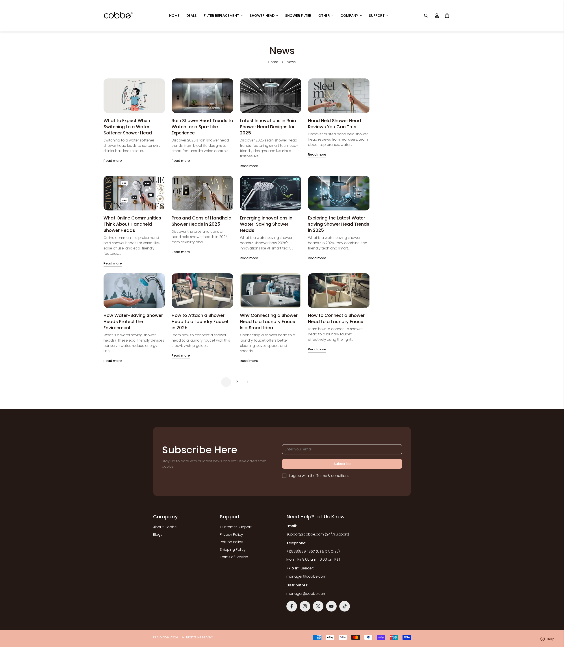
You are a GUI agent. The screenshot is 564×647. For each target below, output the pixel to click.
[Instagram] (305, 606)
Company (349, 15)
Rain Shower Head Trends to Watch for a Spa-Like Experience (202, 126)
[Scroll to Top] (287, 609)
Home (174, 15)
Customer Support (236, 527)
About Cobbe (165, 527)
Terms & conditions (332, 475)
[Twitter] (318, 606)
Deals (191, 15)
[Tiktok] (344, 606)
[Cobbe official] (118, 16)
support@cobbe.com (305, 534)
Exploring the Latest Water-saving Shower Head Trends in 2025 (338, 224)
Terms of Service (234, 557)
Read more (113, 160)
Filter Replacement (221, 15)
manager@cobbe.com (306, 576)
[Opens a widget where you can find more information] (547, 639)
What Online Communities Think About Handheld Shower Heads (132, 224)
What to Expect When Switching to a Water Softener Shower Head (128, 126)
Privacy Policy (231, 534)
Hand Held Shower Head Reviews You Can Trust (334, 123)
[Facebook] (291, 606)
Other (324, 15)
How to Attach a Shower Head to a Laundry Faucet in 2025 (200, 321)
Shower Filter (298, 15)
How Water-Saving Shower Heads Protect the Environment (133, 321)
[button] (447, 16)
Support (377, 15)
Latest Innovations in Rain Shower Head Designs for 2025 (268, 126)
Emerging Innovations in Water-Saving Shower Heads (266, 224)
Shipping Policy (233, 549)
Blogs (157, 534)
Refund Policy (231, 542)
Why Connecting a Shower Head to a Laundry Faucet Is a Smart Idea (269, 321)
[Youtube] (331, 606)
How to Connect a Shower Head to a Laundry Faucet (336, 318)
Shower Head (262, 15)
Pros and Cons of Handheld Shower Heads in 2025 (202, 221)
